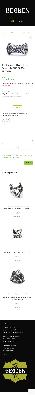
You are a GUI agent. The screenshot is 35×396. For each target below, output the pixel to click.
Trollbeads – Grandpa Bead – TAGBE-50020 (17, 208)
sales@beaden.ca (12, 346)
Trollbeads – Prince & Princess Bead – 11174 (17, 252)
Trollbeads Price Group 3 (15, 96)
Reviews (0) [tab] (17, 107)
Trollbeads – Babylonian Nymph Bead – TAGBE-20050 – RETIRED (17, 298)
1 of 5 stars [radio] (2, 121)
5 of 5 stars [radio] (9, 121)
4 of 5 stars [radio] (7, 121)
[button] (30, 37)
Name (4, 144)
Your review (6, 125)
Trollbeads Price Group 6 (11, 206)
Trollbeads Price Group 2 (8, 294)
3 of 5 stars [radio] (6, 121)
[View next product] (32, 32)
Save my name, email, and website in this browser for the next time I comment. (17, 156)
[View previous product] (3, 32)
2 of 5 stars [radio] (4, 121)
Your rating (6, 119)
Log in (5, 354)
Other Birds (12, 94)
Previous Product (9, 32)
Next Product (26, 32)
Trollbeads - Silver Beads (23, 206)
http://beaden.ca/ (8, 348)
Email (20, 144)
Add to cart (17, 216)
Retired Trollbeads (20, 94)
